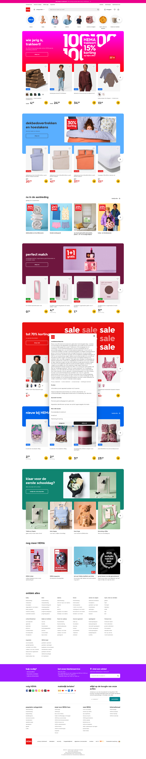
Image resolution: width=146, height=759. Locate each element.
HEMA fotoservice (59, 722)
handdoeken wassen (47, 649)
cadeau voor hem (61, 632)
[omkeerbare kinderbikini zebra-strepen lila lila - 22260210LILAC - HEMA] (103, 385)
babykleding (29, 600)
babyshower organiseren (32, 651)
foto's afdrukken (108, 624)
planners (28, 628)
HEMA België (113, 709)
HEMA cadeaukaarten (60, 724)
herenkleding (76, 600)
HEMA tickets (58, 726)
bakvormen (44, 635)
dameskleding (60, 600)
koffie (105, 609)
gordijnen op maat (93, 605)
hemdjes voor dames (62, 613)
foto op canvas (108, 632)
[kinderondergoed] (61, 219)
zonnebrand (76, 630)
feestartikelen (60, 621)
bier (105, 613)
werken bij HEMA (87, 711)
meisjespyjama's (45, 607)
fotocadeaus (107, 628)
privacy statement (42, 741)
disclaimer (52, 741)
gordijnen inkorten (46, 651)
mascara (75, 626)
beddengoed (29, 715)
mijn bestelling (31, 671)
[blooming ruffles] (109, 518)
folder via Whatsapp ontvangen (62, 715)
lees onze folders (59, 713)
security (59, 741)
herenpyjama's (76, 605)
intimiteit (75, 635)
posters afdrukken (108, 626)
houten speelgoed (93, 628)
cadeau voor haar (61, 630)
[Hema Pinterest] (42, 691)
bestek (43, 624)
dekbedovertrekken (94, 600)
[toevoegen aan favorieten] (45, 66)
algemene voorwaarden (81, 741)
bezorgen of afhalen (32, 673)
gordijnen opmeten (46, 643)
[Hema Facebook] (27, 691)
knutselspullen (29, 632)
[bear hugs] (85, 518)
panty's (59, 609)
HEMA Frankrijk (113, 713)
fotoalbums (28, 635)
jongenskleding (45, 609)
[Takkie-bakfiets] (85, 564)
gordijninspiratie (30, 645)
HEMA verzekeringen (60, 728)
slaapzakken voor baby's (32, 607)
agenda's (28, 624)
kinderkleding (45, 600)
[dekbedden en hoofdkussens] (37, 219)
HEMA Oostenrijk (114, 715)
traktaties (106, 607)
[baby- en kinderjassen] (109, 219)
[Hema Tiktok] (45, 691)
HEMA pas (57, 711)
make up (75, 621)
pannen (43, 630)
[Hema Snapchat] (39, 691)
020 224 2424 (61, 671)
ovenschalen (45, 632)
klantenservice (86, 722)
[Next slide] (120, 77)
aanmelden (114, 699)
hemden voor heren (78, 613)
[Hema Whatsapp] (33, 691)
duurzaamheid (86, 713)
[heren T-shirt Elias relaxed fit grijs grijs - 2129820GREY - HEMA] (27, 385)
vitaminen (75, 632)
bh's (58, 607)
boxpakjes (28, 605)
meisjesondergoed (46, 605)
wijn (105, 611)
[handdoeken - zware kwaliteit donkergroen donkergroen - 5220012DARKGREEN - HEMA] (39, 94)
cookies (91, 741)
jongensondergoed (46, 611)
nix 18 (97, 741)
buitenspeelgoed (93, 630)
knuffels (90, 635)
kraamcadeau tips (30, 656)
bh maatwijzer (45, 656)
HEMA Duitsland (114, 711)
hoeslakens (91, 602)
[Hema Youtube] (48, 691)
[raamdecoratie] (85, 219)
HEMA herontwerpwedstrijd (62, 720)
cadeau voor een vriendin (32, 649)
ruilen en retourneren (33, 676)
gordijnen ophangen (47, 645)
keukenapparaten (46, 628)
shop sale (37, 343)
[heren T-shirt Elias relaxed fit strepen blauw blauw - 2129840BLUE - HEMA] (31, 385)
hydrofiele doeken (30, 613)
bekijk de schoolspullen (73, 489)
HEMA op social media (60, 718)
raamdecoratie (29, 722)
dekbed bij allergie (46, 653)
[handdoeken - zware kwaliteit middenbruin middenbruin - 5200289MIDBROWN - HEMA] (27, 94)
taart (105, 602)
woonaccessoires (93, 611)
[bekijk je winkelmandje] (118, 9)
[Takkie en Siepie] (37, 518)
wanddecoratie (108, 630)
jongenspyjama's (46, 613)
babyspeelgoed (93, 624)
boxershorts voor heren (79, 611)
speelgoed (60, 635)
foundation (75, 624)
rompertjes (28, 602)
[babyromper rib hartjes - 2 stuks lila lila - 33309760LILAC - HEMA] (103, 94)
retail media (86, 730)
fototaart (106, 605)
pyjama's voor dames (62, 611)
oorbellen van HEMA (31, 647)
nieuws (56, 732)
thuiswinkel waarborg (111, 741)
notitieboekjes (29, 630)
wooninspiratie (29, 643)
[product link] (37, 77)
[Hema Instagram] (36, 691)
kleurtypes (28, 653)
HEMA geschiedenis (88, 718)
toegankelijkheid (68, 741)
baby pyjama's (29, 609)
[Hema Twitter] (30, 691)
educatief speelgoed (94, 626)
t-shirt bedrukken (108, 635)
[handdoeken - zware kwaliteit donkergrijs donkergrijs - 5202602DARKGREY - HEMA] (35, 94)
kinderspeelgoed (93, 621)
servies (43, 621)
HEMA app (57, 709)
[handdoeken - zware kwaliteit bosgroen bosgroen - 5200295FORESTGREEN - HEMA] (31, 94)
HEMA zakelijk (86, 720)
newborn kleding (30, 611)
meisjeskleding (45, 602)
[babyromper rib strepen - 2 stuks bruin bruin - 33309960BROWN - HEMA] (99, 94)
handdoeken (29, 720)
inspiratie (57, 730)
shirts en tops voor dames (63, 602)
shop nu (73, 51)
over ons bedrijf (87, 709)
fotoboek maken (108, 621)
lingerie (59, 605)
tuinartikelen (92, 607)
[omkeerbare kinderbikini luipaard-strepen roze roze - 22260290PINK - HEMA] (99, 385)
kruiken (75, 628)
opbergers (91, 609)
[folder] (37, 564)
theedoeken (45, 626)
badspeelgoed (92, 632)
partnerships (86, 728)
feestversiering (61, 624)
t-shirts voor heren (77, 607)
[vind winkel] (118, 676)
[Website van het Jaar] (109, 564)
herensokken (76, 602)
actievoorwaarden (87, 724)
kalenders (28, 626)
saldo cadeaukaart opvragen (90, 726)
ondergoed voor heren (78, 609)
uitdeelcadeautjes (61, 626)
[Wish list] (114, 9)
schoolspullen (29, 621)
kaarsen (91, 613)
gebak (106, 600)
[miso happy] (61, 518)
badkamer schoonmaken (48, 647)
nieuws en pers (86, 715)
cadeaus (59, 628)
